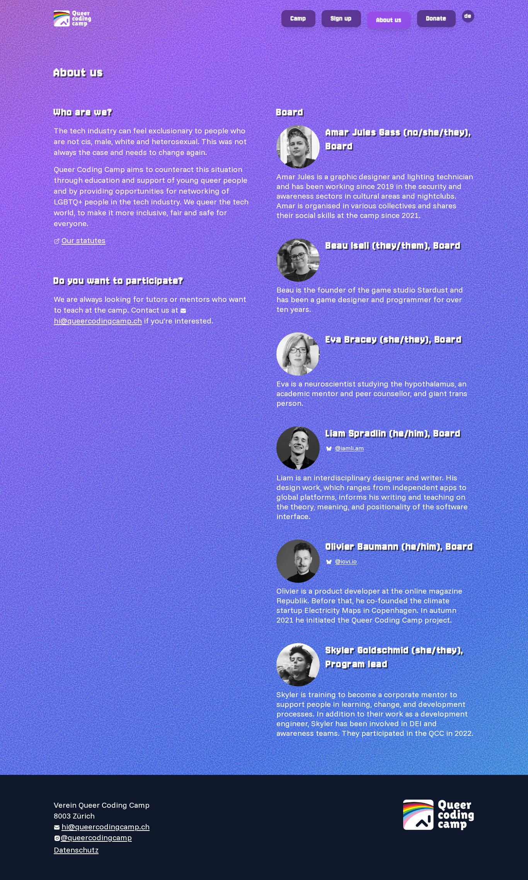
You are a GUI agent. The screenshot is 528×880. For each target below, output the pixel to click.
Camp (298, 18)
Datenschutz (76, 849)
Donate (436, 18)
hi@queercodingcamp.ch (105, 826)
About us (389, 20)
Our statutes (83, 240)
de (468, 16)
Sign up (341, 18)
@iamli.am (349, 448)
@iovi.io (346, 561)
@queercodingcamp (96, 837)
